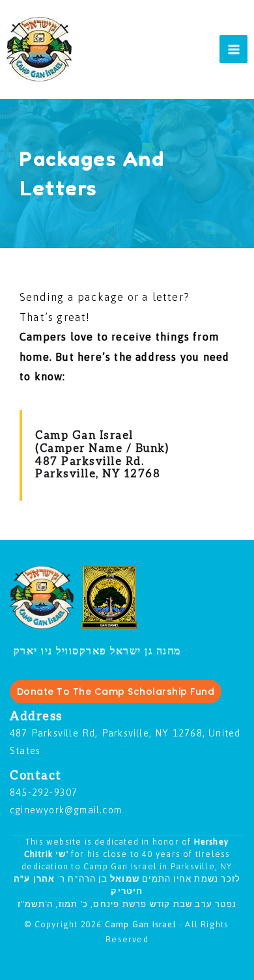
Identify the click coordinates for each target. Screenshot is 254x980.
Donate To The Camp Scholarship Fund (116, 691)
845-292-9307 (44, 792)
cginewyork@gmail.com (66, 809)
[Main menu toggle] (233, 49)
